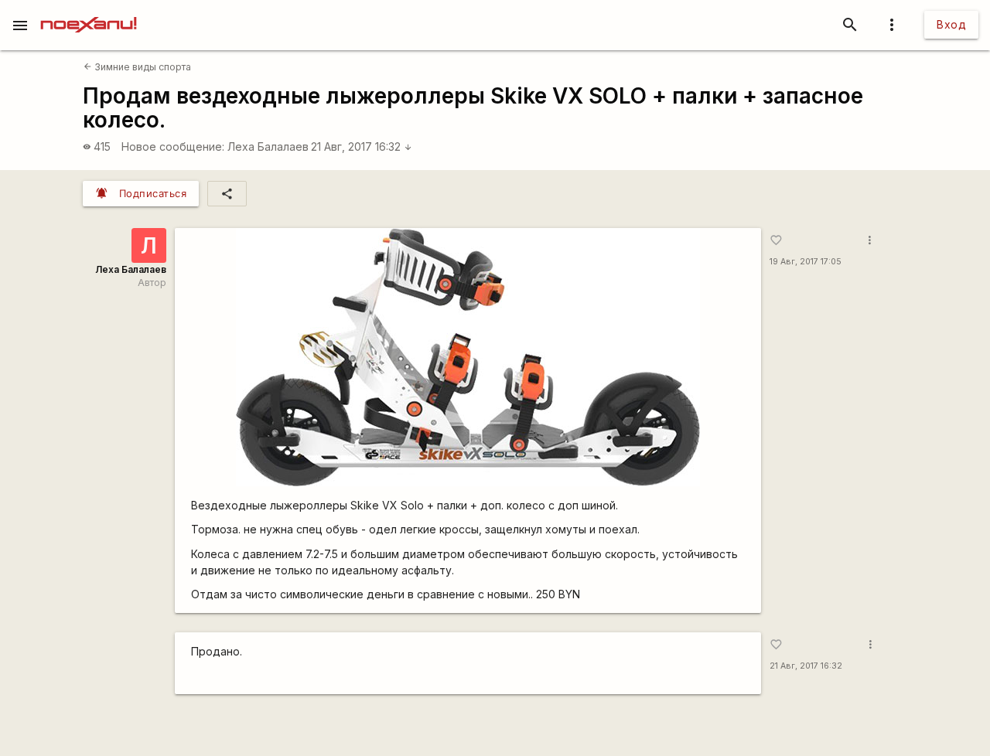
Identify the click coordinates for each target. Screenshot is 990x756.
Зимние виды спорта (137, 67)
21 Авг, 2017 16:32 (361, 146)
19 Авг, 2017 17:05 (806, 262)
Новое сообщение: (172, 146)
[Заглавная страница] (88, 11)
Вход (951, 24)
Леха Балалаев (268, 146)
